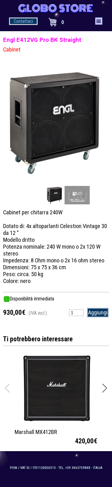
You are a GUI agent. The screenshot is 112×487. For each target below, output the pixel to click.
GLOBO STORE (55, 8)
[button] (94, 120)
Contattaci (23, 21)
